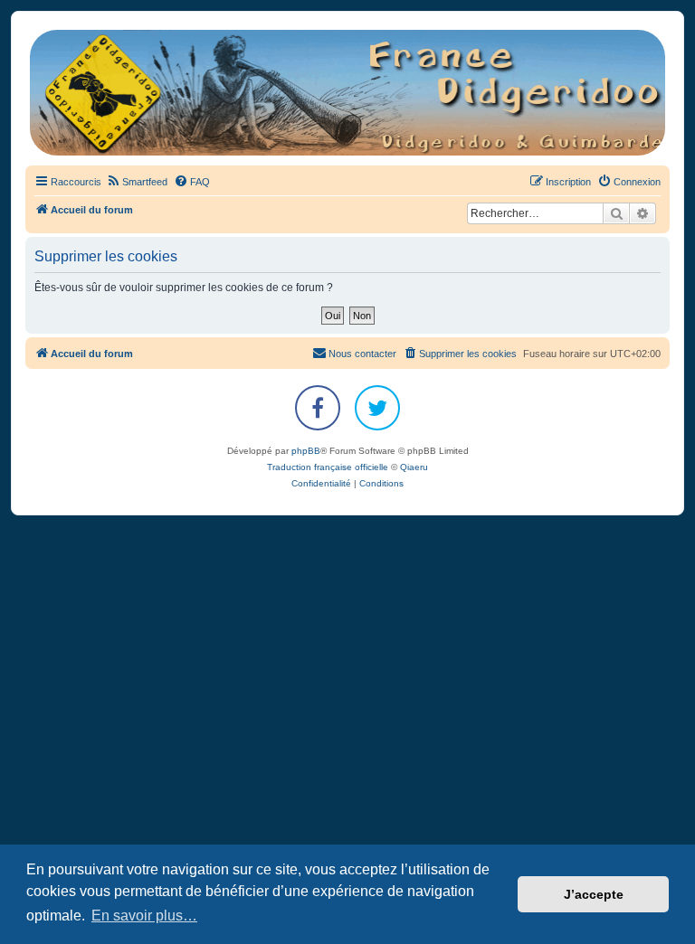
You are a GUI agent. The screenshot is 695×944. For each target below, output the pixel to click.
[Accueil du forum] (347, 93)
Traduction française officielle (327, 467)
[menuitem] (136, 182)
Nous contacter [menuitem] (362, 353)
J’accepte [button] (594, 894)
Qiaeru (414, 467)
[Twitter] (377, 407)
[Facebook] (317, 407)
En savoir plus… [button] (144, 915)
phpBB (305, 451)
